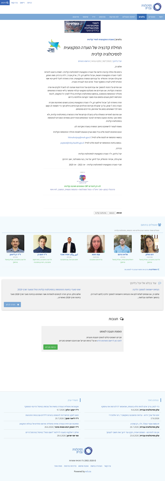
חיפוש (3, 2)
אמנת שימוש (83, 466)
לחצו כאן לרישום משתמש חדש (109, 340)
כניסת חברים (50, 347)
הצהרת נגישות (96, 466)
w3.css (88, 471)
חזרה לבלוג (10, 304)
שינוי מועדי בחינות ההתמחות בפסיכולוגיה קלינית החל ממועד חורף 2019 (49, 289)
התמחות (112, 213)
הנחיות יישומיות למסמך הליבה (146, 289)
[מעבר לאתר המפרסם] (82, 26)
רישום (22, 2)
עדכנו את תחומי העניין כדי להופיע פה (140, 269)
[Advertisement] (90, 372)
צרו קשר (14, 2)
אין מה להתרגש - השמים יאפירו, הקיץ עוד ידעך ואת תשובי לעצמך (132, 432)
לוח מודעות (114, 16)
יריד (93, 16)
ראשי (161, 16)
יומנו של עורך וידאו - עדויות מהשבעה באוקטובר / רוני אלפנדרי (134, 415)
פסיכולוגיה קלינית (100, 213)
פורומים (102, 16)
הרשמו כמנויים (84, 61)
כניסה (29, 2)
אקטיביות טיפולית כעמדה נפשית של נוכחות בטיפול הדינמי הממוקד (51, 406)
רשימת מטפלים (128, 16)
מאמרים (152, 16)
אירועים (76, 16)
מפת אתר (58, 466)
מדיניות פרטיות (70, 466)
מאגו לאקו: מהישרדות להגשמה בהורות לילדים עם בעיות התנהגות (52, 415)
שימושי (85, 16)
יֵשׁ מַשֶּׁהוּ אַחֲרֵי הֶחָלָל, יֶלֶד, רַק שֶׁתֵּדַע (144, 423)
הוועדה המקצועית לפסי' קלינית (100, 39)
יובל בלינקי (117, 61)
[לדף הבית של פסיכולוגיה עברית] (151, 7)
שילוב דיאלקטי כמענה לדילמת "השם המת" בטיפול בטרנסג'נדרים (52, 432)
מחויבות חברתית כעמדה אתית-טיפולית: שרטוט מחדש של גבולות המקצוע (49, 423)
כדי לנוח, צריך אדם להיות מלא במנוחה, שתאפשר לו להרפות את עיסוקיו (130, 406)
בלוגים (142, 16)
